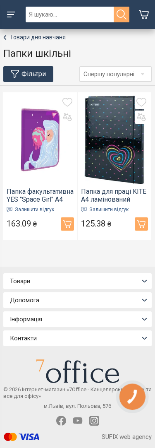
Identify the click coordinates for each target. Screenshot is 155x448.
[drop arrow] (142, 74)
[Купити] (67, 224)
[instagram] (94, 421)
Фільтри (33, 74)
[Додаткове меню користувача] (11, 14)
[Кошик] (144, 14)
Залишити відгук (34, 209)
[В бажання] (67, 102)
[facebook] (61, 421)
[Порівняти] (67, 117)
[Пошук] (121, 14)
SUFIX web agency (127, 437)
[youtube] (78, 421)
